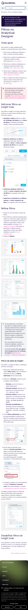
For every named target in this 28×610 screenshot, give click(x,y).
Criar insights (18, 61)
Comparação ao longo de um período (15, 488)
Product (4, 567)
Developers (5, 580)
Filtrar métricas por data (16, 68)
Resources (5, 584)
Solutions (4, 571)
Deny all (7, 607)
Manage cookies (14, 603)
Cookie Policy (4, 599)
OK (21, 607)
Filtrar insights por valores (11, 75)
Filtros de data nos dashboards (15, 98)
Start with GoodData (8, 562)
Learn (4, 575)
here (19, 19)
